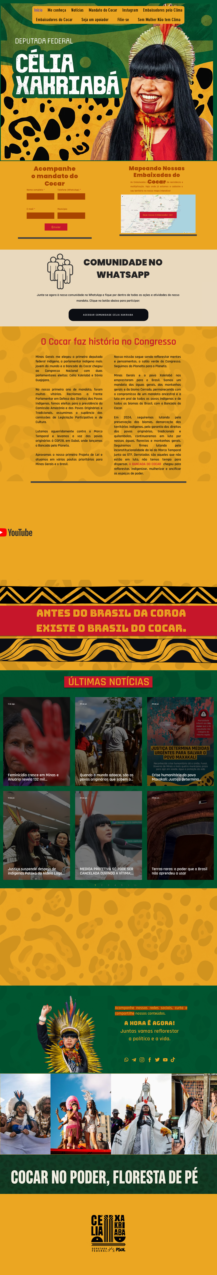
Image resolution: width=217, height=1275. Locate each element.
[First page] (82, 885)
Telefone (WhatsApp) (68, 190)
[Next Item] (213, 1114)
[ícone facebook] (150, 1060)
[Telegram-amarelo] (134, 1060)
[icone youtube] (165, 1060)
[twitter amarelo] (157, 1060)
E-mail (30, 209)
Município (62, 209)
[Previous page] (88, 885)
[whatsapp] (126, 1060)
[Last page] (135, 885)
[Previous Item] (4, 1114)
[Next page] (128, 885)
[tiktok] (173, 1060)
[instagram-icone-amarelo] (142, 1060)
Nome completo (35, 190)
